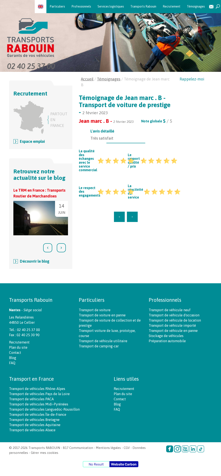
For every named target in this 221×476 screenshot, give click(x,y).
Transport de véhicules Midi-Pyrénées (38, 404)
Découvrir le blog (34, 261)
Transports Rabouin (143, 6)
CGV (127, 448)
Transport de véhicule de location (175, 320)
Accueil (87, 79)
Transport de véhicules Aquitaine (34, 425)
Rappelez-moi (192, 79)
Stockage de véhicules (166, 336)
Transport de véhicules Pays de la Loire (39, 394)
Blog (12, 358)
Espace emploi (32, 141)
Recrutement (171, 6)
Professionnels (81, 6)
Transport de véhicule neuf (170, 310)
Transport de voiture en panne (102, 315)
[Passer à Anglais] (40, 6)
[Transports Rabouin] (112, 35)
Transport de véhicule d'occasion (174, 315)
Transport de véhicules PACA (31, 399)
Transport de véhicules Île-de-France (37, 414)
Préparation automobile (167, 341)
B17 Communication (78, 448)
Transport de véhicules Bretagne (34, 420)
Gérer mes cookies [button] (44, 452)
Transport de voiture (94, 310)
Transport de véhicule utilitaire (103, 341)
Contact (211, 6)
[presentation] (47, 247)
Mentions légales (108, 448)
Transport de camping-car (99, 346)
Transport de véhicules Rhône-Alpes (37, 389)
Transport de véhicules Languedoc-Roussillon (44, 409)
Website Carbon (123, 464)
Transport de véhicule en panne (173, 331)
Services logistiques (111, 6)
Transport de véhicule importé (172, 325)
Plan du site (18, 347)
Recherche (218, 6)
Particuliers (57, 6)
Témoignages (196, 6)
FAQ (12, 363)
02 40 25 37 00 (31, 66)
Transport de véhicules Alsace (32, 430)
